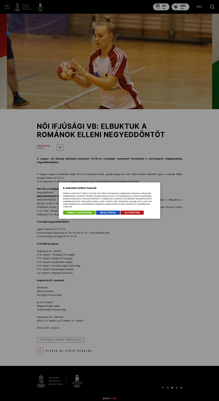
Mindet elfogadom (79, 212)
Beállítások (108, 212)
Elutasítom (132, 212)
